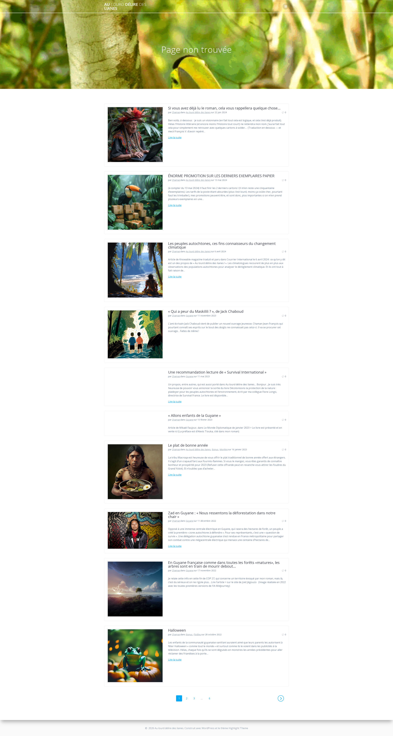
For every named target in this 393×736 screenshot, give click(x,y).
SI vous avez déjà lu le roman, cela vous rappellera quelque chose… (224, 108)
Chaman (176, 112)
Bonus (215, 449)
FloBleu (197, 634)
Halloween (177, 630)
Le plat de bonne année (188, 445)
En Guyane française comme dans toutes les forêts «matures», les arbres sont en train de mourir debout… (224, 564)
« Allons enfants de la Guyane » (194, 415)
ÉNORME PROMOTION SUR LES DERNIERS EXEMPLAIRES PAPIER (221, 175)
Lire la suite (174, 137)
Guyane (189, 315)
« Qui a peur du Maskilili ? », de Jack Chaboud (205, 311)
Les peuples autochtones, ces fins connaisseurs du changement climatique (222, 245)
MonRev (224, 449)
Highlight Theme (238, 728)
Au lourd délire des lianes (198, 112)
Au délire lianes (125, 6)
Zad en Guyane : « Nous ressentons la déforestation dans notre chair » (221, 514)
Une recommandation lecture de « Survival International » (217, 372)
